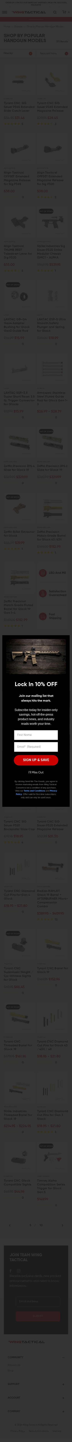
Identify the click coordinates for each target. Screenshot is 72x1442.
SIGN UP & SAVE (36, 760)
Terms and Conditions (34, 791)
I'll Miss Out (36, 772)
